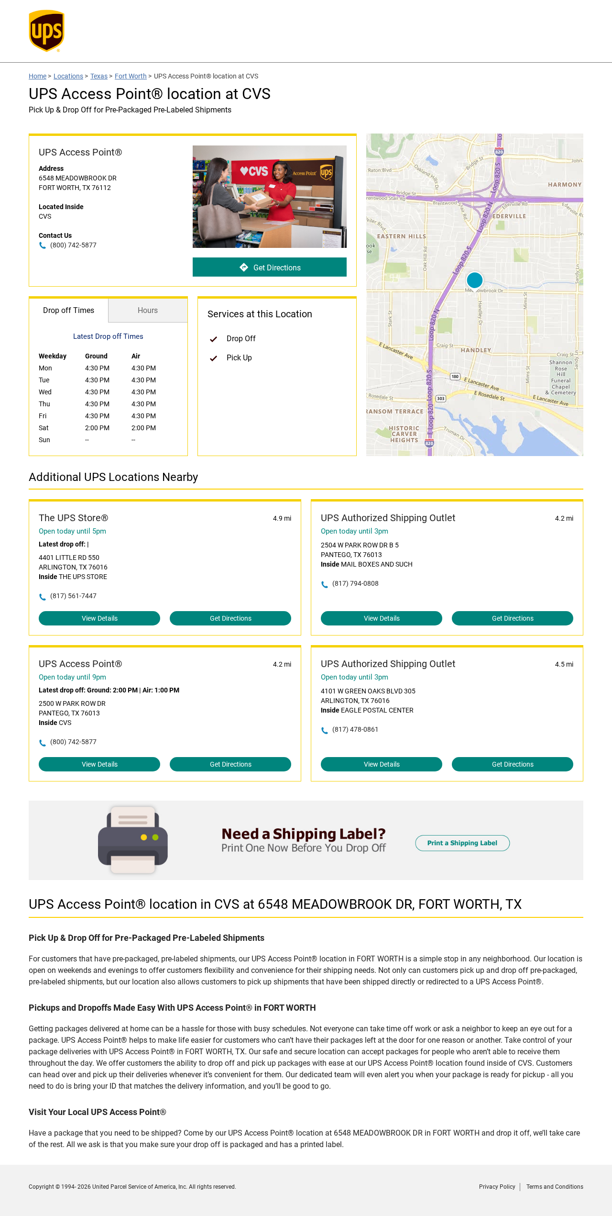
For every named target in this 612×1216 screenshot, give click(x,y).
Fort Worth (131, 76)
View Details (100, 618)
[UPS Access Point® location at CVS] (306, 877)
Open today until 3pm (354, 531)
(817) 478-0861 (355, 729)
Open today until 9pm (72, 677)
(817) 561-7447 (73, 596)
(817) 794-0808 (355, 583)
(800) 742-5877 (73, 245)
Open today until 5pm (72, 531)
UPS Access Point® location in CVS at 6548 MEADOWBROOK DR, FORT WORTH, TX (275, 904)
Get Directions (277, 267)
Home (37, 76)
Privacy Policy (497, 1186)
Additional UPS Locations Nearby (113, 477)
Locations (68, 76)
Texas (99, 76)
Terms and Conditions (554, 1186)
